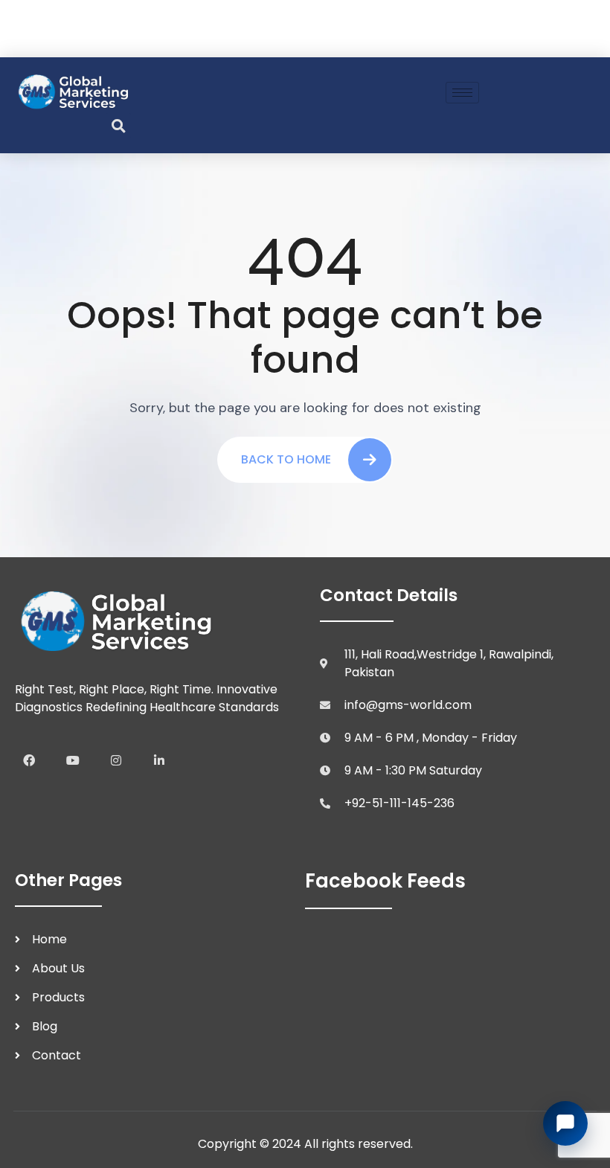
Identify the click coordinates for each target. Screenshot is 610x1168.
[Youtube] (72, 760)
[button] (118, 125)
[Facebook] (29, 760)
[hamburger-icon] (462, 92)
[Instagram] (116, 760)
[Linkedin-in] (159, 760)
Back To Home (286, 459)
